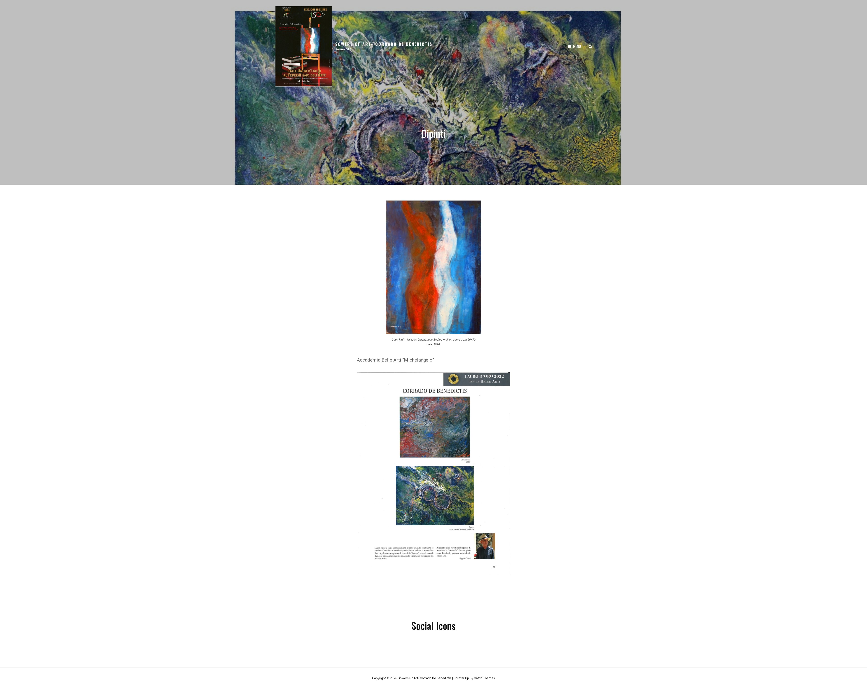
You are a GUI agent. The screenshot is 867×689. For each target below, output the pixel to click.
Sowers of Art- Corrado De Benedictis (383, 44)
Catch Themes (484, 678)
